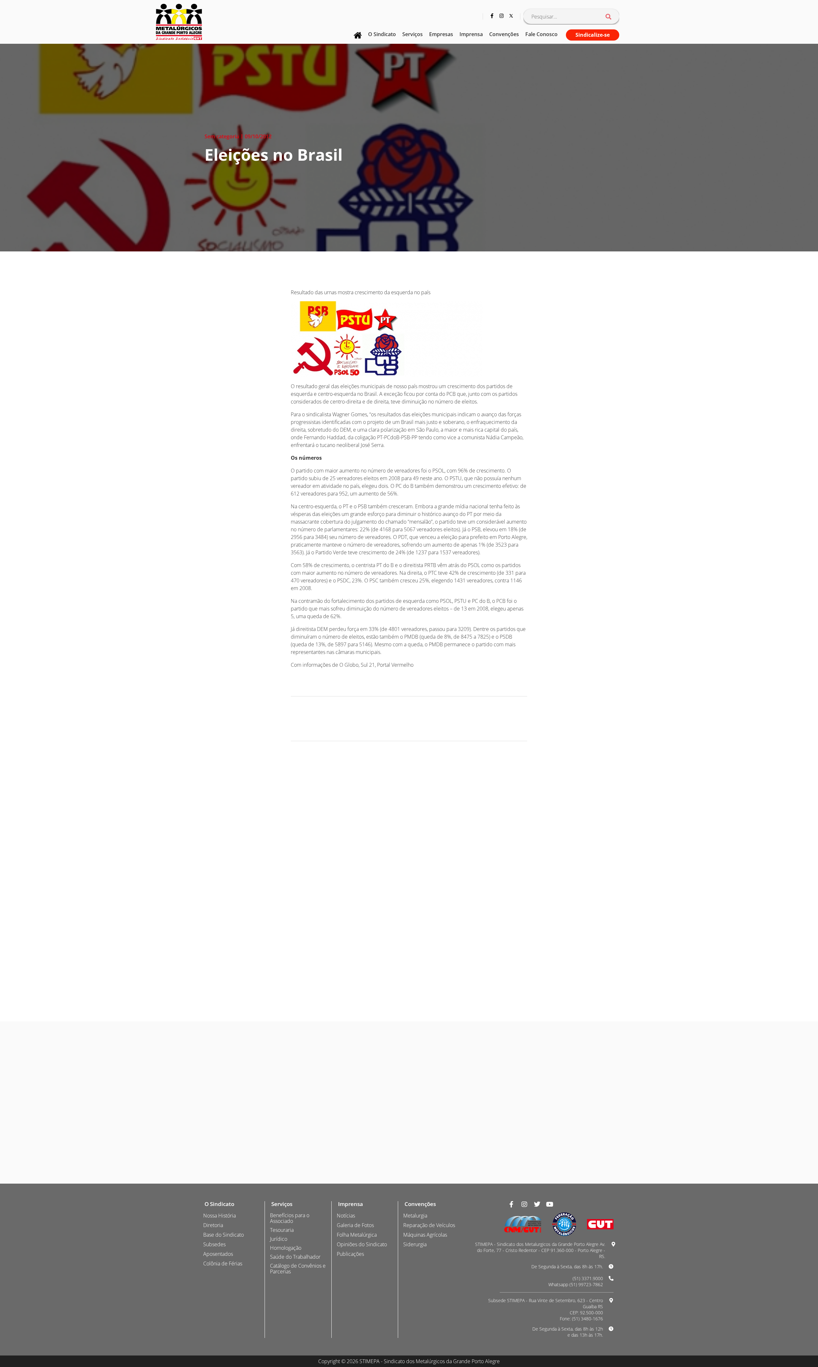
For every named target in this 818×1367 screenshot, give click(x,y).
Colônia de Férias (222, 1263)
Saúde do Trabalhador (295, 1256)
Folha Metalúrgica (357, 1234)
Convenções (504, 34)
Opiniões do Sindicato (362, 1244)
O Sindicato (382, 34)
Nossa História (219, 1215)
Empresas (441, 34)
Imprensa (471, 34)
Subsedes (214, 1244)
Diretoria (213, 1225)
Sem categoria (221, 136)
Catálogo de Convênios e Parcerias (298, 1268)
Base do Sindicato (223, 1234)
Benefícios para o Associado (289, 1218)
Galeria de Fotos (355, 1225)
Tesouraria (282, 1229)
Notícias (346, 1215)
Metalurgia (415, 1215)
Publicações (350, 1253)
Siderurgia (415, 1244)
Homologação (285, 1247)
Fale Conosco (541, 34)
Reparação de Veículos (429, 1225)
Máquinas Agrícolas (425, 1234)
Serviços (412, 34)
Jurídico (278, 1238)
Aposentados (218, 1253)
